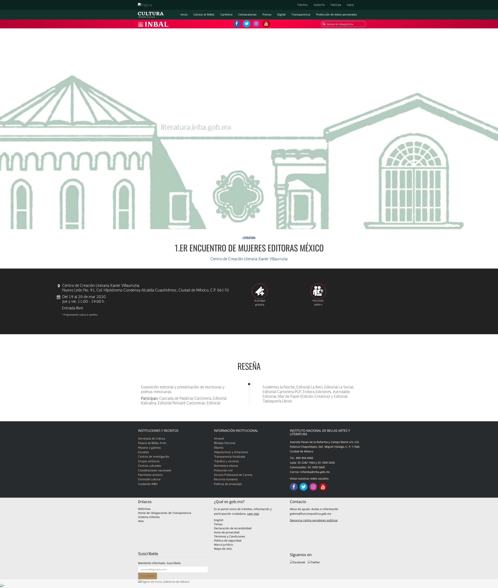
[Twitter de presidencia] (314, 562)
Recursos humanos (226, 479)
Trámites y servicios (226, 461)
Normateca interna (226, 466)
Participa (336, 5)
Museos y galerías (149, 448)
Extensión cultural (149, 479)
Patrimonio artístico (150, 475)
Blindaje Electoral (224, 443)
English (219, 520)
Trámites (302, 5)
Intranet (219, 438)
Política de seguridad (227, 540)
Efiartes (219, 448)
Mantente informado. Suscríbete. (159, 563)
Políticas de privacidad (228, 484)
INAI (141, 521)
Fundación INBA (148, 484)
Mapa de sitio (223, 548)
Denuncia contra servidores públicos (314, 520)
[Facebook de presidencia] (297, 562)
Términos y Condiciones (229, 536)
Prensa (266, 14)
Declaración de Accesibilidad (233, 528)
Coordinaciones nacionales (154, 470)
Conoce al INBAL (204, 14)
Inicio (184, 14)
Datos (350, 5)
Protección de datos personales (336, 14)
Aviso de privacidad (226, 532)
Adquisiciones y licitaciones (231, 452)
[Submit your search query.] (324, 24)
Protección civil (223, 470)
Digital (281, 14)
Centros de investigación (153, 456)
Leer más (253, 514)
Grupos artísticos (149, 461)
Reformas (144, 509)
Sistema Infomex (149, 517)
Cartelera (226, 14)
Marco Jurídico (223, 544)
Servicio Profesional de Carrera (233, 475)
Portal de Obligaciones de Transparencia (164, 513)
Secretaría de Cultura (151, 438)
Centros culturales (149, 466)
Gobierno (319, 5)
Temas (218, 524)
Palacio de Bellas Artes (152, 443)
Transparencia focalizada (229, 456)
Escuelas (143, 452)
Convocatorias (247, 14)
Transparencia (300, 14)
